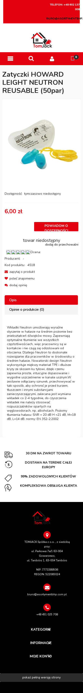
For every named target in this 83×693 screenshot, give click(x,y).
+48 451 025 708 (47, 614)
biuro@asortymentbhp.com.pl (47, 594)
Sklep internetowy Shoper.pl (41, 687)
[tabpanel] (41, 373)
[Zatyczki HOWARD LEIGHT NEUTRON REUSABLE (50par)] (41, 142)
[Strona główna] (41, 40)
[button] (10, 59)
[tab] (41, 300)
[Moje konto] (52, 59)
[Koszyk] (72, 58)
